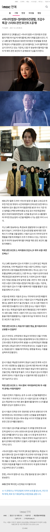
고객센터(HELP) (29, 519)
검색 (47, 7)
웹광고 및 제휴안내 (16, 516)
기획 (16, 13)
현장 (23, 13)
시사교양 (33, 2)
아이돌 (31, 13)
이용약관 (28, 516)
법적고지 (18, 519)
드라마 (22, 2)
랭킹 (39, 13)
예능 (27, 2)
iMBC (16, 2)
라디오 (40, 2)
